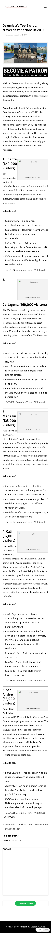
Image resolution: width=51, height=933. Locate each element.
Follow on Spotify (25, 903)
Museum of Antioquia (16, 486)
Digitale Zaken (38, 926)
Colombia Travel (24, 269)
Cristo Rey (10, 614)
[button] (43, 930)
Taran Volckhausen (11, 35)
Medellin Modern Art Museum (21, 512)
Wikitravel (39, 269)
